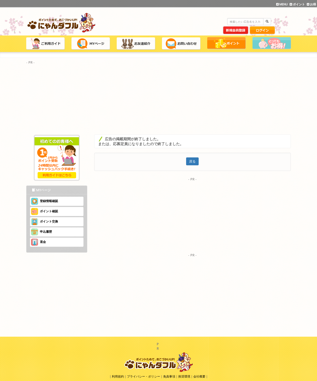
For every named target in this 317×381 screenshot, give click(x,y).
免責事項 (169, 376)
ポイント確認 (49, 211)
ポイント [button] (298, 4)
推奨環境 (184, 376)
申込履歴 (46, 231)
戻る (192, 161)
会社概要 (199, 376)
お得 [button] (312, 4)
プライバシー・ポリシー (144, 376)
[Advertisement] (158, 98)
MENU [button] (283, 4)
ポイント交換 (49, 221)
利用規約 (118, 376)
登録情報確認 (49, 201)
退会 (43, 242)
